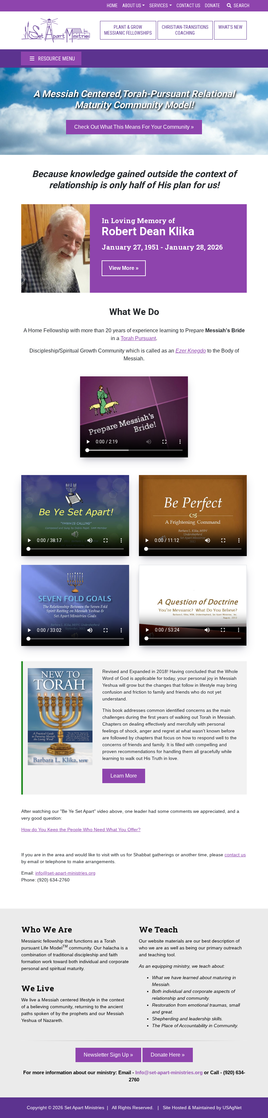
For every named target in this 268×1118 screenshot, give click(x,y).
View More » (124, 268)
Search (241, 5)
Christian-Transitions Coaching (185, 30)
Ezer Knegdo (191, 350)
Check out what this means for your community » (134, 127)
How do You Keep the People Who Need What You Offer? (81, 829)
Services (158, 5)
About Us (131, 5)
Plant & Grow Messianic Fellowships (128, 30)
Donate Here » (168, 1055)
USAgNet (232, 1107)
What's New (230, 27)
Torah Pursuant (138, 338)
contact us (235, 854)
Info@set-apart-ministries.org (169, 1072)
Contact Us (188, 5)
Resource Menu (56, 59)
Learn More (123, 776)
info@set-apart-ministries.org (65, 873)
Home (112, 5)
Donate (212, 5)
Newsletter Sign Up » (108, 1055)
